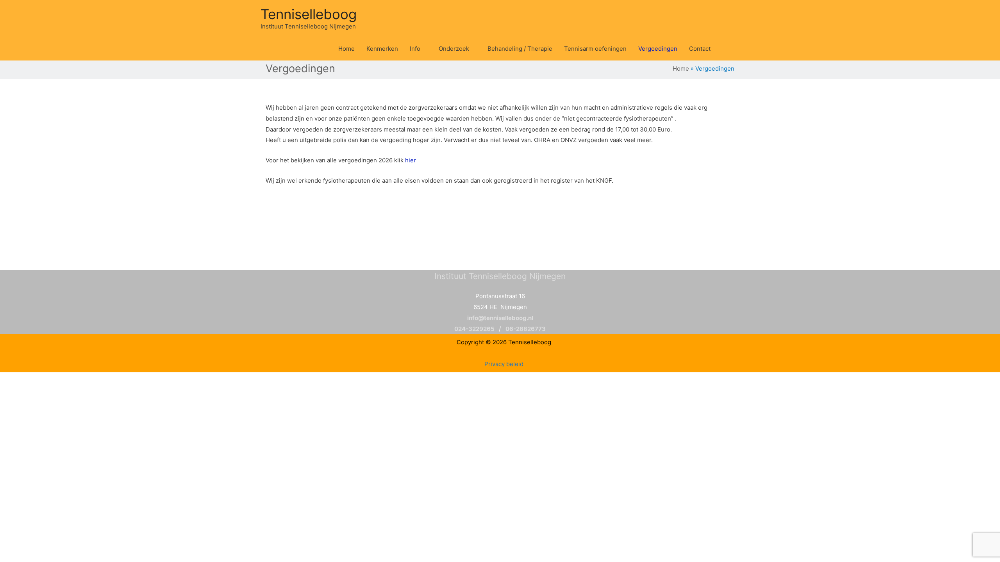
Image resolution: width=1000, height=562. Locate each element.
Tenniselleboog (309, 14)
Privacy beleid (503, 364)
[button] (725, 49)
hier (410, 160)
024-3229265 (474, 329)
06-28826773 (525, 329)
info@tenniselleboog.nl (500, 318)
